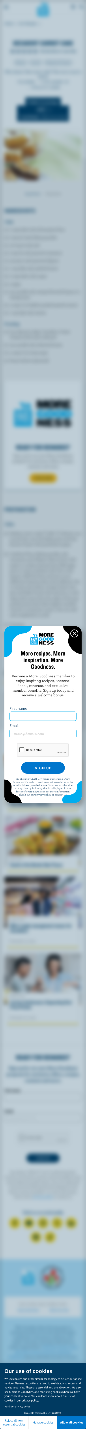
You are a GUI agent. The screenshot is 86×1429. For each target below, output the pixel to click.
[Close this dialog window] (74, 633)
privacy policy (43, 794)
